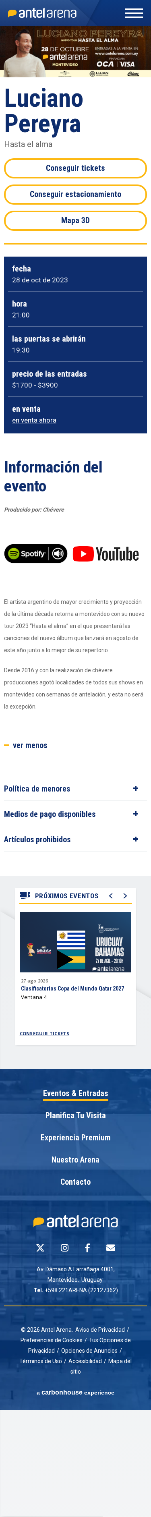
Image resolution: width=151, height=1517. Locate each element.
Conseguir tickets (75, 168)
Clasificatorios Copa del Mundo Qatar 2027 (72, 988)
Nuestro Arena (75, 1160)
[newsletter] (110, 1247)
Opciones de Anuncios (89, 1350)
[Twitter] (40, 1247)
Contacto (75, 1182)
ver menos (30, 745)
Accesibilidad (85, 1361)
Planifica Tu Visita (76, 1115)
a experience (75, 1392)
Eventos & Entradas (75, 1093)
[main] (75, 547)
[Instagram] (64, 1247)
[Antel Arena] (42, 13)
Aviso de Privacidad (100, 1329)
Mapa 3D (75, 220)
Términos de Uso (40, 1361)
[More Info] (75, 950)
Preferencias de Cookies (52, 1340)
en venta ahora (34, 420)
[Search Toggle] (77, 21)
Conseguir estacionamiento (75, 194)
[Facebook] (87, 1247)
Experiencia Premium (76, 1138)
